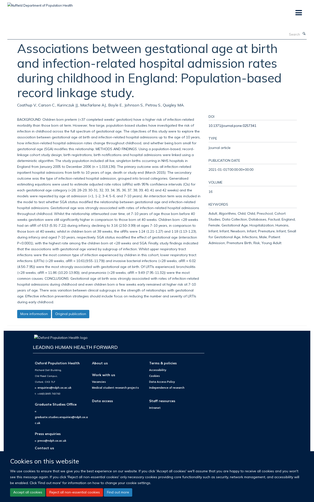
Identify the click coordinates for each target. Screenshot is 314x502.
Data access (102, 401)
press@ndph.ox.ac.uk (52, 440)
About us (100, 363)
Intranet (155, 408)
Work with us (103, 375)
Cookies (154, 376)
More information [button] (34, 314)
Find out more (118, 492)
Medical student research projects (115, 387)
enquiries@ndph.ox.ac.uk (54, 387)
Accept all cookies (27, 492)
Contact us (44, 448)
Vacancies (99, 381)
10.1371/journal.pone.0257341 (232, 125)
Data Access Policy (162, 381)
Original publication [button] (70, 314)
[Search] (304, 34)
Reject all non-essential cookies (74, 492)
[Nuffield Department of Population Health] (40, 4)
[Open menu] (298, 13)
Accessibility (157, 370)
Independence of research (166, 387)
